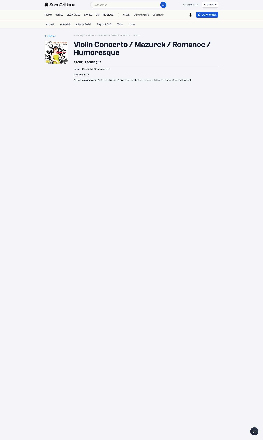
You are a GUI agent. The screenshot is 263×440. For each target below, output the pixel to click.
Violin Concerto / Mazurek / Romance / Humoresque (114, 35)
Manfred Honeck (181, 80)
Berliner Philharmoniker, (157, 80)
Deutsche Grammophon (96, 69)
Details (137, 35)
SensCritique (79, 35)
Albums (91, 35)
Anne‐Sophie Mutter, (130, 80)
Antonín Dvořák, (108, 80)
